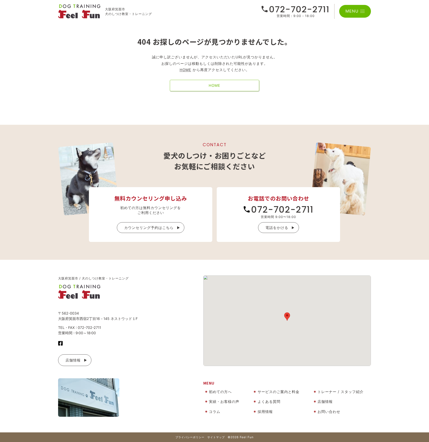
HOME (185, 70)
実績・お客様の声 (224, 401)
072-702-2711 (299, 9)
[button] (287, 316)
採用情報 (265, 411)
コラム (214, 411)
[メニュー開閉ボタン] (362, 11)
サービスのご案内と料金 (278, 391)
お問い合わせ (329, 411)
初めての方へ (220, 391)
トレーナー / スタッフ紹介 (341, 391)
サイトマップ (216, 437)
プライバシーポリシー (189, 437)
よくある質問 (269, 401)
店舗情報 (73, 360)
